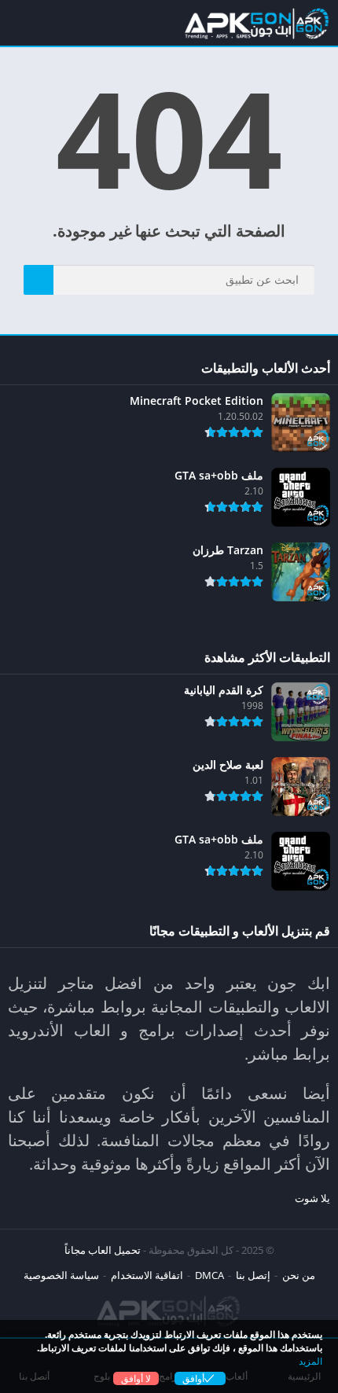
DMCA (209, 1275)
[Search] (38, 280)
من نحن (298, 1275)
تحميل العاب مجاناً (102, 1250)
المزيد (310, 1361)
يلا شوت (312, 1198)
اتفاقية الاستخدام (147, 1275)
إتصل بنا (253, 1275)
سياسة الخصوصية (61, 1275)
